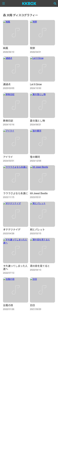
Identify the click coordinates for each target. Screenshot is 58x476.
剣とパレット (37, 229)
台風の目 (8, 305)
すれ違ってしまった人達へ (15, 267)
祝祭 (32, 48)
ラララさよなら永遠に (15, 193)
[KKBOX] (29, 3)
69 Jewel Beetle (39, 193)
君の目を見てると (40, 266)
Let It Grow (36, 84)
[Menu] (3, 3)
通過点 (7, 84)
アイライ (8, 157)
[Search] (55, 3)
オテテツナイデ (11, 229)
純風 (5, 48)
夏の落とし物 (37, 120)
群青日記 (8, 120)
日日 (32, 305)
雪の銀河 (35, 157)
